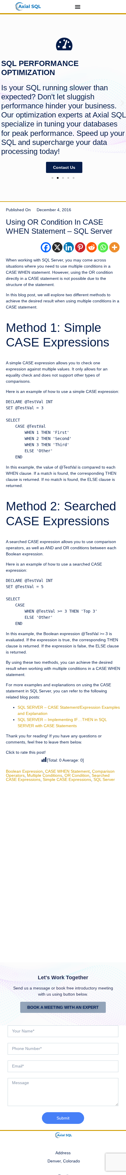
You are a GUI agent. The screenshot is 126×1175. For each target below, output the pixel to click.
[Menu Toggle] (78, 7)
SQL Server (104, 779)
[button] (3, 102)
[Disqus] (63, 868)
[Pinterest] (80, 247)
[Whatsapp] (103, 247)
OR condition (76, 775)
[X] (57, 247)
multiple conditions (44, 775)
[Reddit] (91, 247)
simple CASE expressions (67, 779)
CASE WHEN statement (67, 771)
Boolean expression (24, 771)
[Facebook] (46, 247)
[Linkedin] (69, 247)
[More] (114, 247)
